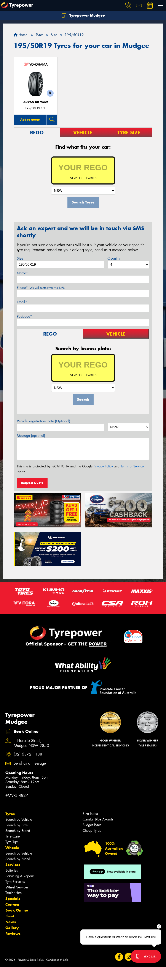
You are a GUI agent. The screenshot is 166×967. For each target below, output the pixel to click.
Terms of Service (132, 466)
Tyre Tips (11, 842)
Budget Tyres (92, 825)
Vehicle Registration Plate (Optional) (43, 421)
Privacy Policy (103, 466)
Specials (12, 898)
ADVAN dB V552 (35, 102)
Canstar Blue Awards (98, 819)
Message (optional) (31, 435)
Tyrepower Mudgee (86, 15)
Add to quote (30, 119)
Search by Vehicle (18, 819)
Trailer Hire (13, 893)
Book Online (16, 910)
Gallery (12, 927)
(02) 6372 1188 (28, 754)
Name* (22, 273)
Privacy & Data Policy (31, 960)
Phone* (41, 287)
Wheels (12, 847)
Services (12, 864)
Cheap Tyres (92, 830)
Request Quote (32, 483)
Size (20, 258)
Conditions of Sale (57, 960)
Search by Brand (17, 830)
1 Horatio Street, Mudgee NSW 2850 (31, 743)
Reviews (13, 933)
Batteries (11, 870)
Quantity (113, 258)
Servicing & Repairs (19, 876)
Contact (12, 904)
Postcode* (24, 316)
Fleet (9, 916)
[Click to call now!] (128, 5)
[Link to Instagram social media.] (128, 957)
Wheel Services (16, 887)
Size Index (90, 813)
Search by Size (16, 825)
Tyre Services (15, 881)
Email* (22, 302)
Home (22, 35)
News (10, 922)
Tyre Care (12, 836)
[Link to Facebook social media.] (119, 957)
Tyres (10, 813)
